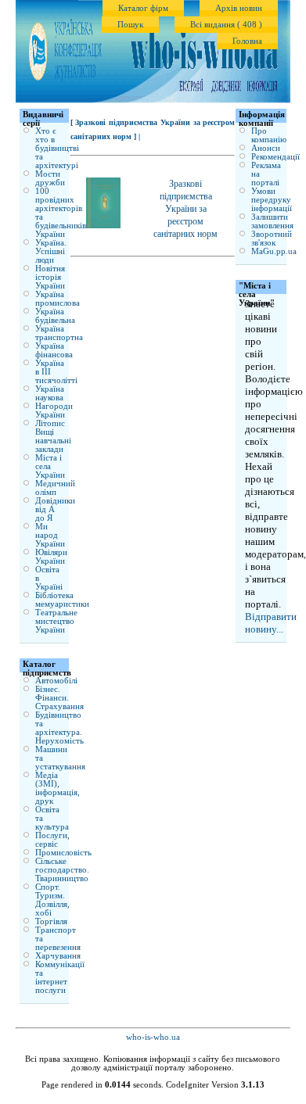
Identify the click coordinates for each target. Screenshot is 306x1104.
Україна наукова (49, 393)
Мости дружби (50, 178)
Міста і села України (50, 466)
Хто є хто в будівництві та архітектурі (57, 148)
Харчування (58, 956)
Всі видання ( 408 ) (226, 24)
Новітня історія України (50, 277)
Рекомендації (275, 156)
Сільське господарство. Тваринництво (62, 870)
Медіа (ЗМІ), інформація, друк (57, 788)
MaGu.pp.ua (274, 251)
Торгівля (51, 921)
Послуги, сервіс (52, 839)
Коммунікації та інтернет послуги (60, 977)
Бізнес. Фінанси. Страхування (59, 698)
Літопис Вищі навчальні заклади (53, 436)
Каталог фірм (143, 8)
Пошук (130, 24)
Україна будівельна (55, 315)
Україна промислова (57, 298)
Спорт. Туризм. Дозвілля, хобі (52, 900)
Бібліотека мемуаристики (62, 599)
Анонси (265, 148)
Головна (247, 41)
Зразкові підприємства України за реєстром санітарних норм (185, 208)
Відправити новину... (271, 623)
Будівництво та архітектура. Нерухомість (59, 728)
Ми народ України (50, 535)
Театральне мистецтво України (56, 621)
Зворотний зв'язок (271, 238)
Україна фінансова (54, 350)
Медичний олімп (55, 487)
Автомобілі (56, 680)
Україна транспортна (59, 333)
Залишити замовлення (272, 221)
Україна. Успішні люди (51, 251)
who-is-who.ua (153, 1037)
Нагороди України (54, 410)
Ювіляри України (51, 556)
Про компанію (268, 135)
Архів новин (238, 8)
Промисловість (63, 852)
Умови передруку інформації (271, 200)
